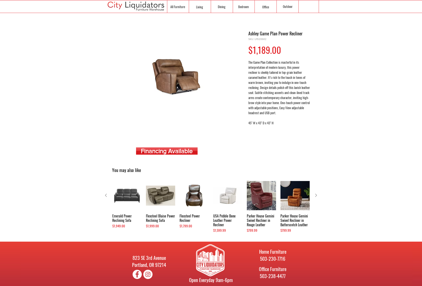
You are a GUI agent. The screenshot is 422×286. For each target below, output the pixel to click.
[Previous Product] (106, 195)
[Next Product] (316, 195)
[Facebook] (137, 274)
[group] (211, 209)
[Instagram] (148, 274)
